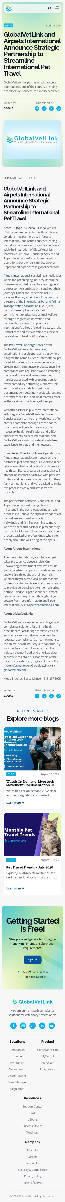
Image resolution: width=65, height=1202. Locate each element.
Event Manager (17, 1082)
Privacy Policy (32, 1176)
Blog (32, 1113)
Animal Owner (17, 1076)
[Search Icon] (50, 8)
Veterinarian (17, 1069)
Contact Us (32, 1163)
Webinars (32, 1132)
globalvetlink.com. (15, 670)
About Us (32, 1150)
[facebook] (37, 108)
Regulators (17, 1089)
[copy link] (58, 108)
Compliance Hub (47, 1050)
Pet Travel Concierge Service (27, 345)
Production (17, 1063)
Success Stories (32, 1126)
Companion (17, 1050)
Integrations (48, 1069)
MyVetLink (48, 1056)
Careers (32, 1157)
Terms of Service (32, 1183)
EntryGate (47, 1063)
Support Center (32, 1106)
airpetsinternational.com (43, 605)
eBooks (32, 1119)
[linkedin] (51, 108)
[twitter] (44, 108)
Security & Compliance (32, 1170)
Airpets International (17, 276)
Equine (17, 1056)
